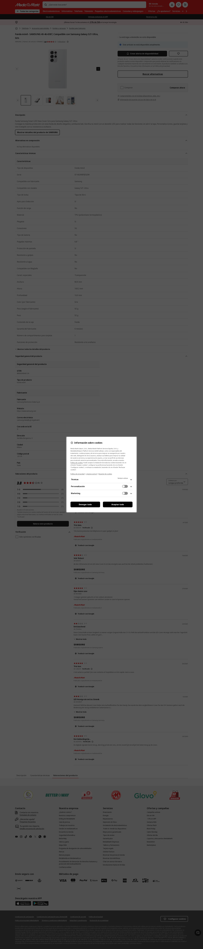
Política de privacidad (77, 474)
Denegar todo (85, 504)
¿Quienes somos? (91, 474)
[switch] (125, 486)
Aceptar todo (117, 504)
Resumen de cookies (105, 474)
